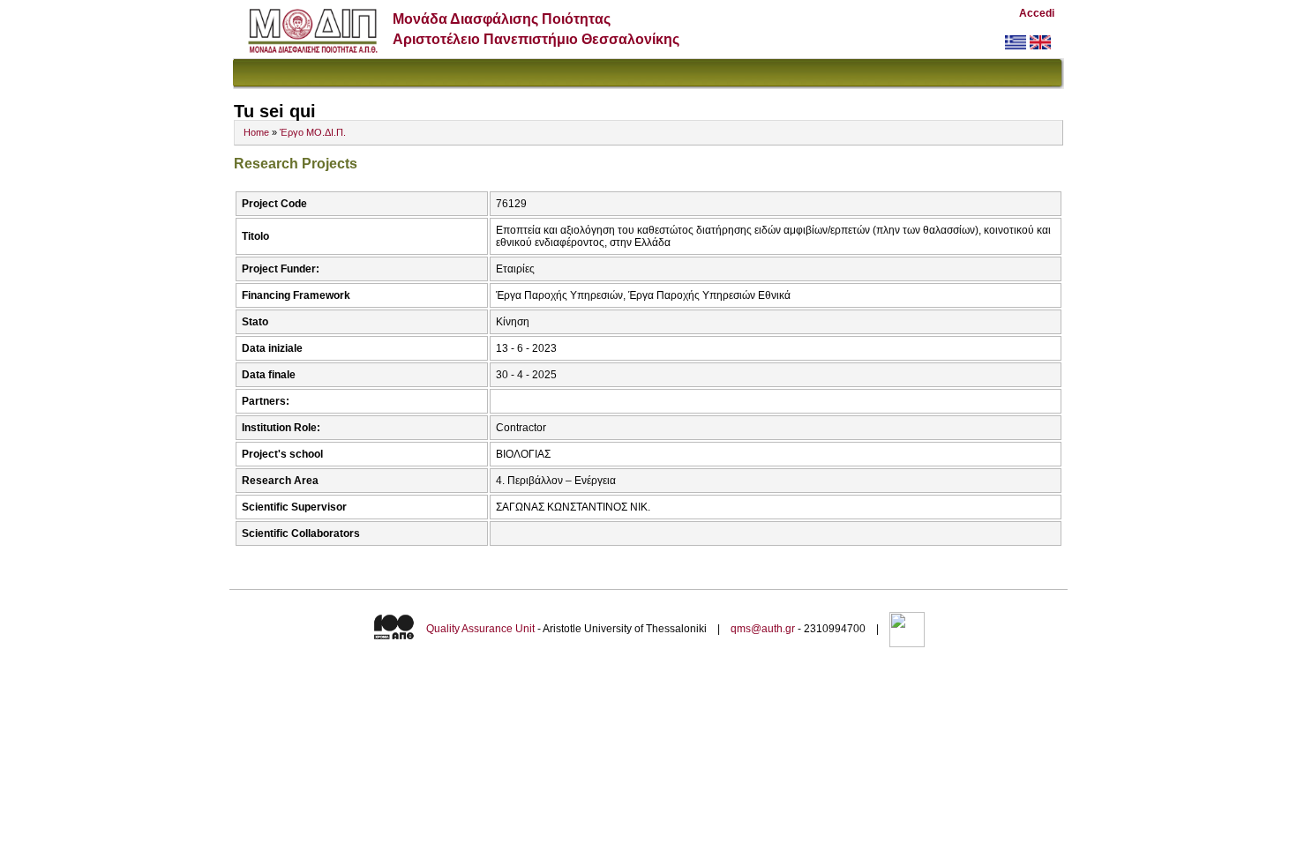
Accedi (1036, 13)
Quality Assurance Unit (480, 629)
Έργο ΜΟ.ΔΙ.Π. (313, 132)
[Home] (313, 49)
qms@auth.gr (763, 629)
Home (256, 132)
